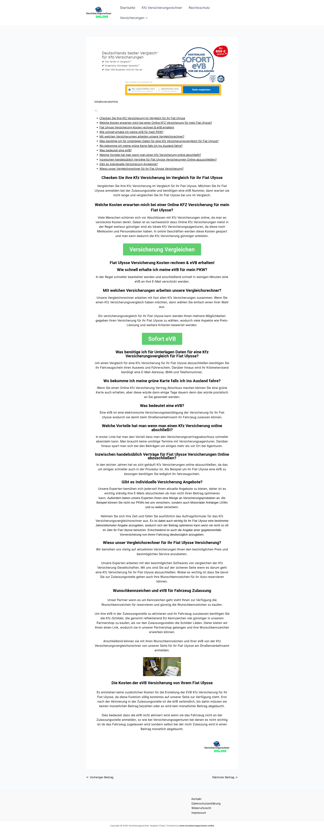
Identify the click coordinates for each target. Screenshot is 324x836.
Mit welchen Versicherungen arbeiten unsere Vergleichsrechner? (141, 136)
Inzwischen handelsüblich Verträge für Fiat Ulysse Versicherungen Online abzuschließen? (158, 159)
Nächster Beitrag (225, 777)
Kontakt (196, 799)
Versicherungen (132, 18)
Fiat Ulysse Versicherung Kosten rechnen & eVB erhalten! (136, 127)
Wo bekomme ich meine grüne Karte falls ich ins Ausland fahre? (141, 145)
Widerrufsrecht (201, 808)
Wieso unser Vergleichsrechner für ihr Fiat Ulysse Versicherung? (141, 168)
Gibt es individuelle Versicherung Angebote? (128, 164)
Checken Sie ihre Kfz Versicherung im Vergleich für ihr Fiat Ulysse (142, 118)
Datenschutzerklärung (205, 803)
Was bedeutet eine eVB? (115, 150)
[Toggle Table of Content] (96, 110)
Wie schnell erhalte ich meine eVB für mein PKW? (131, 132)
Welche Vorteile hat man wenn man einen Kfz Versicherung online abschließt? (150, 154)
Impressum (198, 812)
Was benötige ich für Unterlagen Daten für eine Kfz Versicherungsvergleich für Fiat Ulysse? (159, 141)
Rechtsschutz (199, 8)
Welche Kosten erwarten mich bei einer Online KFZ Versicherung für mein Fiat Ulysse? (155, 122)
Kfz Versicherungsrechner (162, 8)
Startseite (127, 8)
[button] (146, 18)
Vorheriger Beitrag (99, 777)
